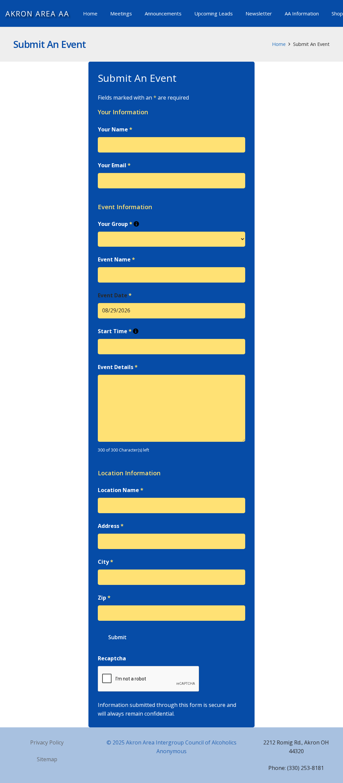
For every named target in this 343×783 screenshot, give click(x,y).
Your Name (115, 129)
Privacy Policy (47, 742)
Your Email (114, 165)
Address (111, 526)
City (105, 561)
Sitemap (47, 759)
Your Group (118, 224)
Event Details (118, 367)
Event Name (116, 259)
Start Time (118, 331)
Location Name (120, 490)
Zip (104, 597)
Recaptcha (112, 658)
